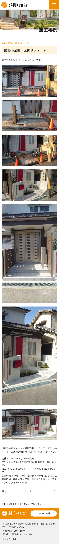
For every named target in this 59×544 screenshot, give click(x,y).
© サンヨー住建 (9, 539)
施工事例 (13, 504)
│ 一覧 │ (29, 491)
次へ (55, 491)
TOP (4, 504)
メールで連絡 (43, 513)
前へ (4, 491)
